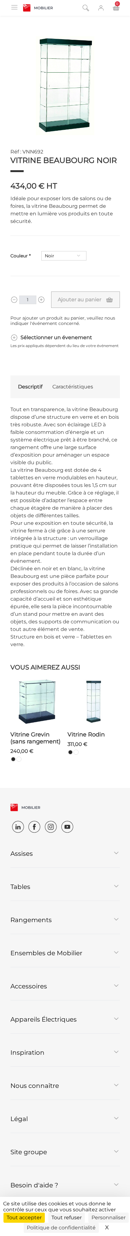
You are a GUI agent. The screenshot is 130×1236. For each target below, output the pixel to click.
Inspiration (27, 1052)
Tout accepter (24, 1218)
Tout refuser (66, 1218)
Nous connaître (34, 1085)
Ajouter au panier (79, 300)
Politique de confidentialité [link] (61, 1228)
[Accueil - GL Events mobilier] (38, 7)
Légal (19, 1119)
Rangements (31, 920)
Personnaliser (109, 1218)
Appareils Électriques (43, 1019)
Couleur (19, 256)
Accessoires (28, 986)
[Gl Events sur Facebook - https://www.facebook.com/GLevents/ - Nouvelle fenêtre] (34, 826)
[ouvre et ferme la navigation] (14, 7)
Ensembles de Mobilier (46, 953)
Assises (21, 853)
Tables (20, 887)
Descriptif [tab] (30, 387)
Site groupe (28, 1152)
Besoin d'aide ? (34, 1185)
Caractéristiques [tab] (72, 387)
